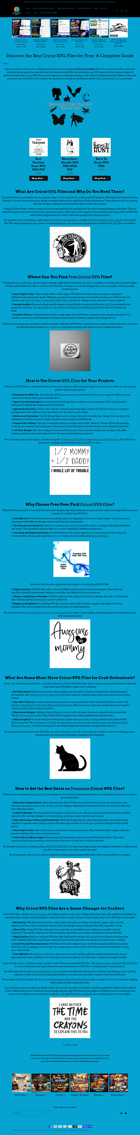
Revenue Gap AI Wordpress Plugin (21, 40)
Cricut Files (20, 1095)
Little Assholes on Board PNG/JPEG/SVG (117, 963)
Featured (39, 1095)
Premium (80, 788)
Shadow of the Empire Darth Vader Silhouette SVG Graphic (41, 705)
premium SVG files (42, 971)
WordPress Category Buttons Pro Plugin (60, 40)
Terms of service (47, 1130)
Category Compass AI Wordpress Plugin (40, 40)
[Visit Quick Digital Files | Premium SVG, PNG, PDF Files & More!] (71, 559)
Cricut (28, 75)
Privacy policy (84, 1130)
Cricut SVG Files (96, 504)
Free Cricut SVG (84, 277)
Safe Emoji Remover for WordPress (79, 40)
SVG (52, 191)
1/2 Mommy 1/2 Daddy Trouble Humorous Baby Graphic (90, 439)
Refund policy (35, 1130)
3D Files (59, 1095)
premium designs (99, 536)
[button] (117, 10)
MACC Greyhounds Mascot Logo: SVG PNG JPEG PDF (118, 41)
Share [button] (6, 63)
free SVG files (108, 304)
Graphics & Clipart (80, 1095)
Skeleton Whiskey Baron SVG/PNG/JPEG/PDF (44, 846)
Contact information (60, 1130)
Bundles (98, 1095)
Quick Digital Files (22, 1130)
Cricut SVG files (77, 69)
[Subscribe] (46, 1113)
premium (42, 914)
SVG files (101, 78)
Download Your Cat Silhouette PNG (47, 695)
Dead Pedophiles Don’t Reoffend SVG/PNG (114, 220)
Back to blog (71, 1045)
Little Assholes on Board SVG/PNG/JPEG (46, 300)
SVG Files (71, 380)
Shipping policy (73, 1130)
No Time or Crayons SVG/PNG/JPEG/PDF (37, 715)
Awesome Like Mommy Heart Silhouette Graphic (47, 612)
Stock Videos (117, 1095)
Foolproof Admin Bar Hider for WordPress (99, 40)
